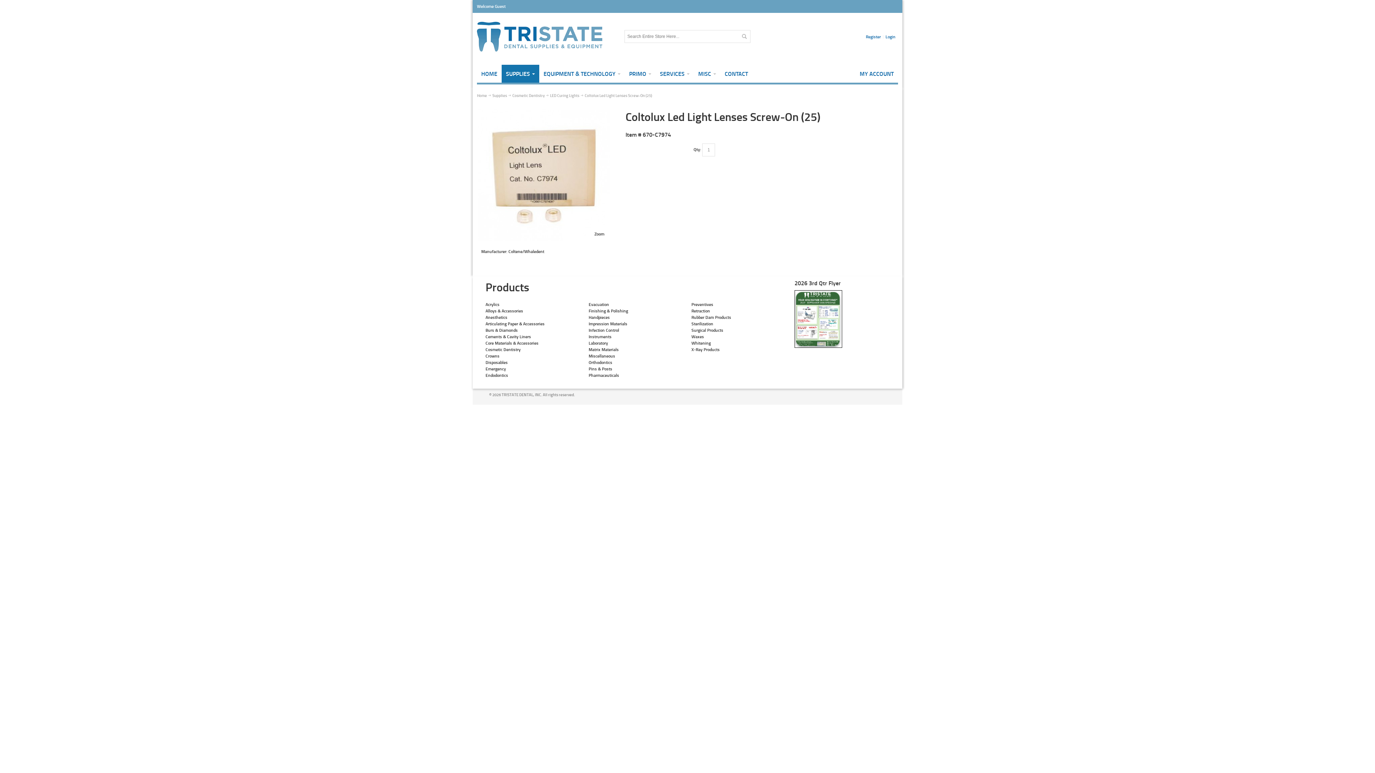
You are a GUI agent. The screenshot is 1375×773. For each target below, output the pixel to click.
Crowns (493, 356)
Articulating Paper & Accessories (515, 324)
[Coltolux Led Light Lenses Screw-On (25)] (544, 113)
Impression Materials (608, 324)
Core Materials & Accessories (512, 343)
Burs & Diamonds (502, 330)
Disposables (497, 362)
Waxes (697, 337)
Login (891, 37)
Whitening (701, 343)
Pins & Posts (600, 369)
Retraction (700, 311)
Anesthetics (496, 317)
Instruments (600, 337)
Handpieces (599, 317)
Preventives (702, 304)
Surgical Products (707, 330)
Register (873, 37)
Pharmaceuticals (604, 375)
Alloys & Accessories (504, 311)
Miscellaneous (602, 356)
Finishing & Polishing (608, 311)
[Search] (744, 36)
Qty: (697, 149)
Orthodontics (600, 362)
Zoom (599, 234)
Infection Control (604, 330)
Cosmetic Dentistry (503, 349)
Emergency (496, 369)
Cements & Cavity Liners (508, 337)
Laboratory (598, 343)
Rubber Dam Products (711, 317)
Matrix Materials (604, 349)
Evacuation (599, 304)
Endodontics (497, 375)
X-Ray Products (705, 349)
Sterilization (702, 324)
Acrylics (493, 304)
